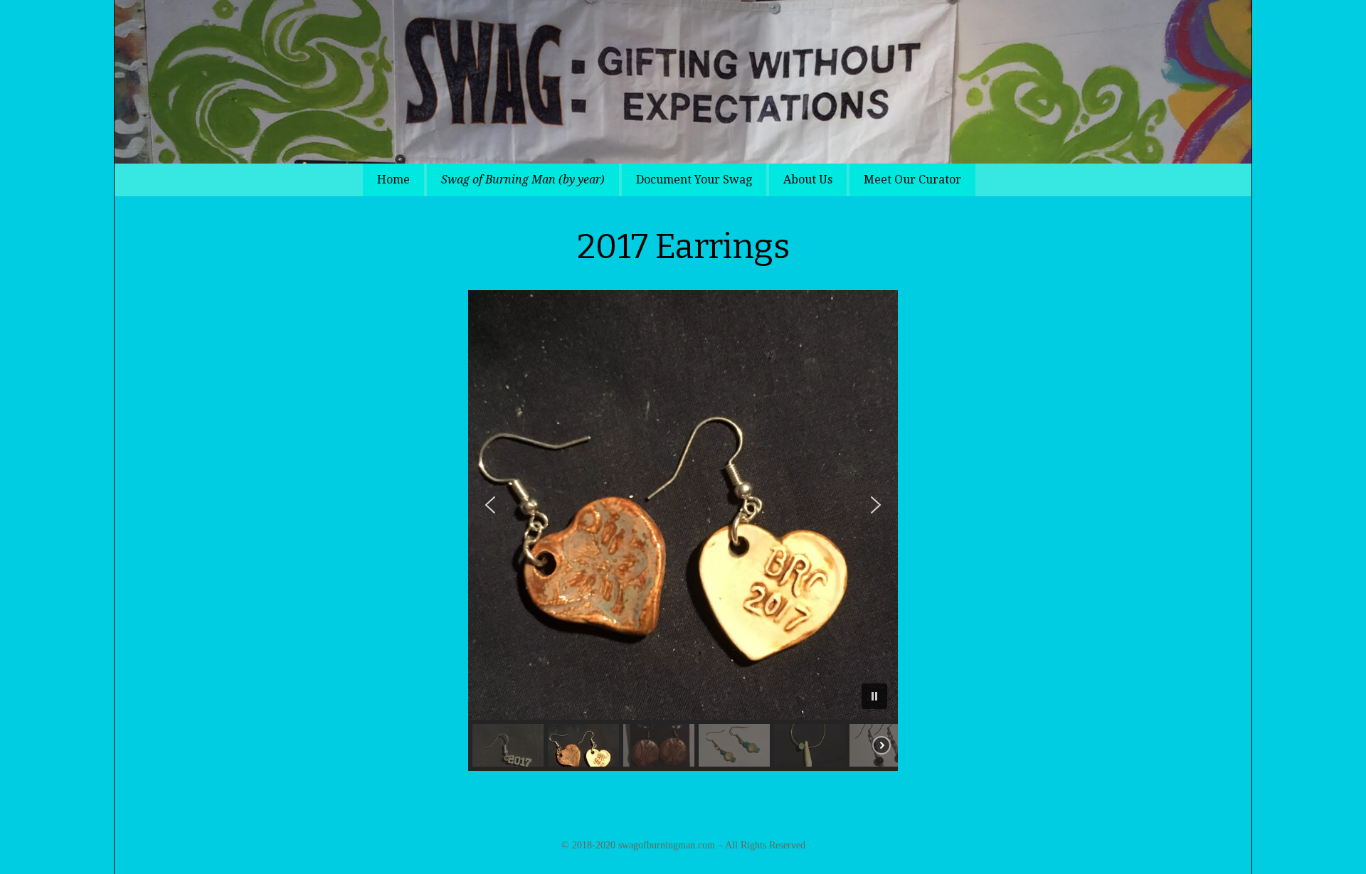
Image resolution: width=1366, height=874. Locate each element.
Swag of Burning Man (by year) (523, 179)
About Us (807, 179)
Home (393, 179)
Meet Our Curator (912, 179)
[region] (683, 530)
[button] (490, 505)
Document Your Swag (694, 179)
